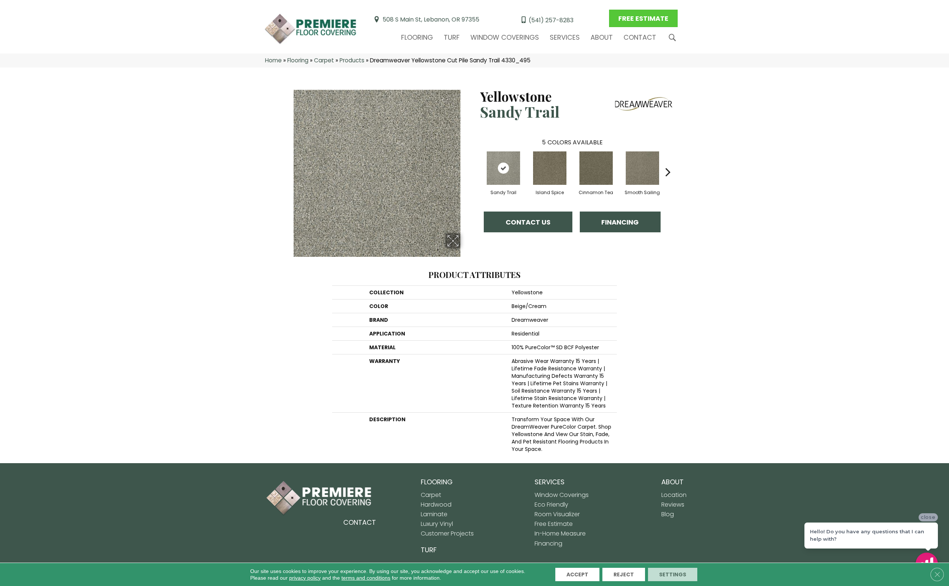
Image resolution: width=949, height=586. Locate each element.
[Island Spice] (549, 168)
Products (352, 60)
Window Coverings (504, 37)
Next (668, 160)
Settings (672, 574)
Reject (624, 574)
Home (273, 60)
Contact (640, 37)
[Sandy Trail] (503, 168)
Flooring (417, 37)
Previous (476, 160)
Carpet (324, 60)
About (602, 37)
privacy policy (305, 578)
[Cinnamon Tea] (596, 168)
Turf (452, 37)
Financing (620, 222)
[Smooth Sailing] (642, 168)
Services (565, 37)
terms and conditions (365, 578)
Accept (577, 574)
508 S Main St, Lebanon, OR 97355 (431, 19)
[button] (674, 37)
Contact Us (528, 222)
